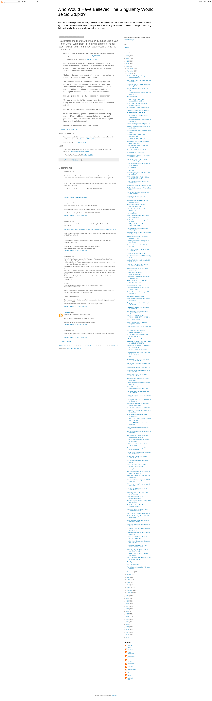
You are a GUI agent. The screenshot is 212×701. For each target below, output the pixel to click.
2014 (127, 614)
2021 (127, 596)
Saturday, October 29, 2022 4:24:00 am (75, 250)
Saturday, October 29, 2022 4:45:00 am (75, 306)
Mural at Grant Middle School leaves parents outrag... (138, 440)
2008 (127, 629)
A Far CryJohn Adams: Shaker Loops (138, 108)
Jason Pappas (130, 660)
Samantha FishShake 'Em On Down (137, 150)
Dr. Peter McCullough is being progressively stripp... (136, 76)
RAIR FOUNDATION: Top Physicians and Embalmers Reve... (138, 177)
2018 (127, 603)
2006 (127, 634)
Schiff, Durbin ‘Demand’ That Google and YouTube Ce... (138, 216)
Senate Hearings (129, 40)
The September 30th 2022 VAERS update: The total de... (137, 331)
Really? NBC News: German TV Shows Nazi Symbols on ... (138, 453)
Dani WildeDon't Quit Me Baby (136, 296)
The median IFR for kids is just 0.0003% (139, 408)
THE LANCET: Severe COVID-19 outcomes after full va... (137, 281)
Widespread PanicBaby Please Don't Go (139, 185)
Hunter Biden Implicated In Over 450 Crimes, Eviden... (138, 288)
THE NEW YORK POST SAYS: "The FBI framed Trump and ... (138, 558)
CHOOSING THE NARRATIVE (136, 113)
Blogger (114, 695)
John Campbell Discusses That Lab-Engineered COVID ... (138, 312)
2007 (127, 632)
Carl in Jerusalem (131, 653)
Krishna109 (131, 663)
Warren (130, 675)
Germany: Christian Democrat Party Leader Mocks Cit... (137, 489)
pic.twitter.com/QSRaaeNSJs (80, 151)
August (129, 574)
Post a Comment (66, 341)
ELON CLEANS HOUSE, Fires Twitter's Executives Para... (138, 155)
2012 (127, 619)
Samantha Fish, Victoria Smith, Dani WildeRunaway (138, 493)
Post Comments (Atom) (74, 348)
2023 (127, 63)
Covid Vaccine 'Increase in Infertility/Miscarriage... (135, 497)
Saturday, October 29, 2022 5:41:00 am (75, 324)
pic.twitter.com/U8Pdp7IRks (87, 139)
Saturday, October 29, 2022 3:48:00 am (75, 197)
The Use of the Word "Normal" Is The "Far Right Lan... (138, 249)
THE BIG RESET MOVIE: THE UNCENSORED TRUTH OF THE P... (138, 316)
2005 (127, 637)
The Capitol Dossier (133, 564)
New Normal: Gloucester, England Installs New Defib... (137, 375)
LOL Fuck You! (131, 167)
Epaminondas (131, 656)
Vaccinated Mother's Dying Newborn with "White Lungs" (138, 520)
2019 (127, 601)
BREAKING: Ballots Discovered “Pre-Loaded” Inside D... (138, 193)
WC (129, 672)
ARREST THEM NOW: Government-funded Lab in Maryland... (138, 265)
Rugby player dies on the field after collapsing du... (137, 229)
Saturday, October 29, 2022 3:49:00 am (75, 215)
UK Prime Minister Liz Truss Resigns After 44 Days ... (138, 444)
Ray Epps (130, 562)
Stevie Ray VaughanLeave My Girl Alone (139, 124)
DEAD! (129, 356)
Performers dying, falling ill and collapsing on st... (136, 135)
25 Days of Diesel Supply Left (136, 253)
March (129, 587)
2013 (127, 616)
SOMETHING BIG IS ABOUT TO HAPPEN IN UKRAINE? (136, 465)
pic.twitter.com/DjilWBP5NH (91, 56)
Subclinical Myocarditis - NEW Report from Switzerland (138, 346)
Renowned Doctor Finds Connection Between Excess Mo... (138, 404)
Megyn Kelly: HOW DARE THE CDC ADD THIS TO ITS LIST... (138, 360)
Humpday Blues (132, 213)
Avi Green (130, 649)
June (129, 579)
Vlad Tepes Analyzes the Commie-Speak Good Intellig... (137, 224)
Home (89, 345)
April (128, 585)
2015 (127, 611)
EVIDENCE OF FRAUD (134, 285)
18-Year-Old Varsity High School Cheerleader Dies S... (136, 197)
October (129, 73)
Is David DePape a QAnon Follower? (138, 110)
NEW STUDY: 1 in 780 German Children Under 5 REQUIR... (139, 419)
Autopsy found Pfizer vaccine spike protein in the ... (137, 269)
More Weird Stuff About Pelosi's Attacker (139, 139)
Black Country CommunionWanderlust (138, 513)
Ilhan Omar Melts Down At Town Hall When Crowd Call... (138, 142)
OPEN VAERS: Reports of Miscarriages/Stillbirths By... (136, 273)
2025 (127, 58)
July (128, 577)
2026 (127, 56)
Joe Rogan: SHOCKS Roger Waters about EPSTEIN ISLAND (138, 436)
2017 (127, 606)
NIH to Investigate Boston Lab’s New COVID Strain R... (138, 391)
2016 (127, 609)
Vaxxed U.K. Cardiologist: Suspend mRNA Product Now (137, 457)
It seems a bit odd (132, 97)
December (130, 68)
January (129, 592)
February (130, 590)
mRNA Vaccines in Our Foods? (136, 339)
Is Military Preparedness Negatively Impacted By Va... (137, 237)
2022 (127, 66)
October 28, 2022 (92, 59)
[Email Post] (82, 159)
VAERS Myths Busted (133, 319)
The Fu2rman (132, 669)
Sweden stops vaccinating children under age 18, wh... (137, 448)
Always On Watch (131, 646)
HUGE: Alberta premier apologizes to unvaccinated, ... (138, 307)
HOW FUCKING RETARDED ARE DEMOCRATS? (137, 415)
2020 (127, 598)
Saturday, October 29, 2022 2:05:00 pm (75, 337)
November (130, 71)
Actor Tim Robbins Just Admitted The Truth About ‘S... (138, 182)
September (130, 572)
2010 (127, 624)
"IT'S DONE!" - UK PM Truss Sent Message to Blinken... (137, 104)
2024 (127, 61)
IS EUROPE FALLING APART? (136, 152)
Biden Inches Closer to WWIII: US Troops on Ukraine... (137, 322)
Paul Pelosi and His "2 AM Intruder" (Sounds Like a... (137, 146)
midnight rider (130, 678)
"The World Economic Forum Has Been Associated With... (138, 277)
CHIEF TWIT (130, 170)
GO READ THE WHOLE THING (69, 129)
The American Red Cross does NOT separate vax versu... (137, 335)
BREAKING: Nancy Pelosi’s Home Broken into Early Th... (137, 160)
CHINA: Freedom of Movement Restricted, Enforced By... (136, 100)
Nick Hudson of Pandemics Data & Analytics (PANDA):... (137, 550)
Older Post (115, 345)
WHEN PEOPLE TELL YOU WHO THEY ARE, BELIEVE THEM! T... (139, 342)
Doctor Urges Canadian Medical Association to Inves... (136, 505)
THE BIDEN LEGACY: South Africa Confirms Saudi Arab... (137, 510)
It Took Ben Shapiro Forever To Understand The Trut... (136, 205)
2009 (127, 627)
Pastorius (67, 312)
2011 (127, 622)
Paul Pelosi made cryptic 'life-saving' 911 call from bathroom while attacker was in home (90, 229)
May (128, 582)
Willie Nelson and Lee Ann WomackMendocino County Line (137, 387)
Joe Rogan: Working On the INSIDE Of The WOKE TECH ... (138, 472)
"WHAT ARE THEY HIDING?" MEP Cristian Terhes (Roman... (137, 545)
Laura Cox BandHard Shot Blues (137, 350)
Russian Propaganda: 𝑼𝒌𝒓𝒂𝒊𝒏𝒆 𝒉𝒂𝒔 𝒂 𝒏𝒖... (139, 367)
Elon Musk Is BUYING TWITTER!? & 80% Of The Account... (137, 537)
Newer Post (62, 345)
